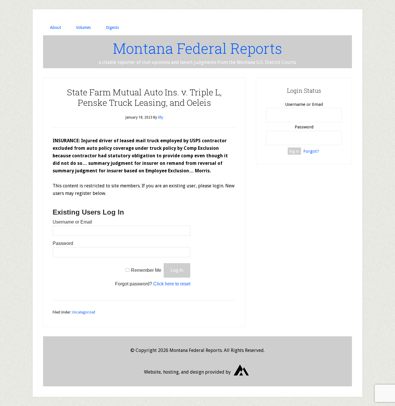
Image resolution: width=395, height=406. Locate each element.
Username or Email (72, 221)
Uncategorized (83, 312)
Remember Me (146, 270)
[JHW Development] (241, 378)
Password (63, 243)
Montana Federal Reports (197, 48)
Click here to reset (171, 283)
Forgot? (311, 151)
